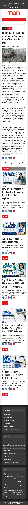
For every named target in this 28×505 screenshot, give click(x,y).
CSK (8, 476)
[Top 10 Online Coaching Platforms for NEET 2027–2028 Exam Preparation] (14, 276)
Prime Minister (19, 490)
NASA (10, 490)
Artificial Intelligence (12, 474)
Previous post (10, 163)
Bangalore (19, 474)
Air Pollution (12, 473)
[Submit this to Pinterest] (14, 158)
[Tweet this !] (6, 158)
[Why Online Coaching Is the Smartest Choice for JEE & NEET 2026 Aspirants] (14, 184)
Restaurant (5, 492)
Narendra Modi (6, 490)
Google (5, 479)
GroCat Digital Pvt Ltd (16, 503)
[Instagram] (18, 7)
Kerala (17, 482)
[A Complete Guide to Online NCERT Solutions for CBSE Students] (14, 367)
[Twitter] (13, 7)
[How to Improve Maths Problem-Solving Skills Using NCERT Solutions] (14, 320)
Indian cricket (20, 478)
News (14, 490)
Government (10, 478)
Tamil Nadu (21, 492)
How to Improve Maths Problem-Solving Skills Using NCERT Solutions (12, 328)
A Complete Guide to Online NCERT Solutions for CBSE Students (12, 375)
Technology (6, 494)
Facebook (18, 476)
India (15, 479)
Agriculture (5, 473)
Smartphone (12, 492)
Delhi (11, 476)
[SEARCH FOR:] (14, 22)
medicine (15, 488)
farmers (21, 476)
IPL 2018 (8, 482)
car (22, 474)
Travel (16, 495)
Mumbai (9, 46)
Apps (7, 474)
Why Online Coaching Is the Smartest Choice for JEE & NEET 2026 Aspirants (13, 193)
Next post (19, 163)
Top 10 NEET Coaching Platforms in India (12, 240)
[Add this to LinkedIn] (11, 158)
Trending (21, 495)
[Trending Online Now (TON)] (14, 13)
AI (9, 473)
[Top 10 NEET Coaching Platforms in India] (14, 234)
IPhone (4, 482)
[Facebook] (10, 7)
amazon (16, 473)
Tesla (10, 494)
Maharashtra (11, 488)
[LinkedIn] (15, 7)
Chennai (5, 476)
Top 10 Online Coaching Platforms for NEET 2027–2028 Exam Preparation (13, 283)
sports (16, 492)
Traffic (13, 494)
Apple (4, 474)
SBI (8, 492)
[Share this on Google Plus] (9, 158)
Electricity (14, 476)
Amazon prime (20, 473)
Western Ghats (13, 496)
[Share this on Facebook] (3, 158)
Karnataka (12, 482)
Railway (14, 46)
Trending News (7, 497)
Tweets (18, 46)
